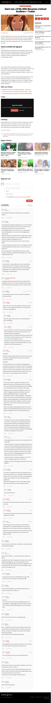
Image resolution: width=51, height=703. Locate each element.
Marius (31, 641)
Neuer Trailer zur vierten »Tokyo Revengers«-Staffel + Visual (25, 154)
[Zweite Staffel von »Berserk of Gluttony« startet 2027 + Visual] (25, 163)
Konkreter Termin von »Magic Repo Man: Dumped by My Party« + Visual (8, 154)
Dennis (31, 510)
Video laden (14, 110)
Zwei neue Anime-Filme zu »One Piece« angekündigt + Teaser (7, 170)
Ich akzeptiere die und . (19, 197)
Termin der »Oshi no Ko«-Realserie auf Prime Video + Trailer (17, 91)
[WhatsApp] (42, 18)
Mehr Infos (21, 110)
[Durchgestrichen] (11, 188)
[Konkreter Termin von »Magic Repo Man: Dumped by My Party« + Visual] (8, 147)
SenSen (31, 261)
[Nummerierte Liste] (13, 188)
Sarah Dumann (5, 32)
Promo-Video (28, 6)
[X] (39, 18)
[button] (46, 2)
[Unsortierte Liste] (15, 188)
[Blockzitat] (17, 188)
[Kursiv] (8, 188)
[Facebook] (36, 18)
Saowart (30, 596)
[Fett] (6, 188)
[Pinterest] (45, 18)
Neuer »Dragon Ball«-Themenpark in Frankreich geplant (43, 42)
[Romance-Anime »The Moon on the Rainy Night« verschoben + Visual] (42, 163)
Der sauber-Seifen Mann (28, 291)
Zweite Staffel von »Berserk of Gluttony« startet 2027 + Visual (25, 169)
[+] (18, 188)
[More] (47, 18)
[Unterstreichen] (10, 188)
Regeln (29, 197)
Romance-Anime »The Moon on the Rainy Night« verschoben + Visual (42, 170)
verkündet (14, 39)
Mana (31, 379)
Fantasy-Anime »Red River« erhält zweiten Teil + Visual (41, 153)
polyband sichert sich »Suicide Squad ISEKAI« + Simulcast (16, 89)
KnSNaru (30, 302)
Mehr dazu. (5, 136)
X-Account (12, 36)
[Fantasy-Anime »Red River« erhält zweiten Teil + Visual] (42, 147)
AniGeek (30, 315)
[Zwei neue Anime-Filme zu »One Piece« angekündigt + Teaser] (8, 163)
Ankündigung (22, 6)
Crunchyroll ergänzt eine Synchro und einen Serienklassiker (17, 93)
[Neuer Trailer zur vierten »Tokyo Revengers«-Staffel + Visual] (25, 147)
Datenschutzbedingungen (20, 197)
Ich (31, 573)
